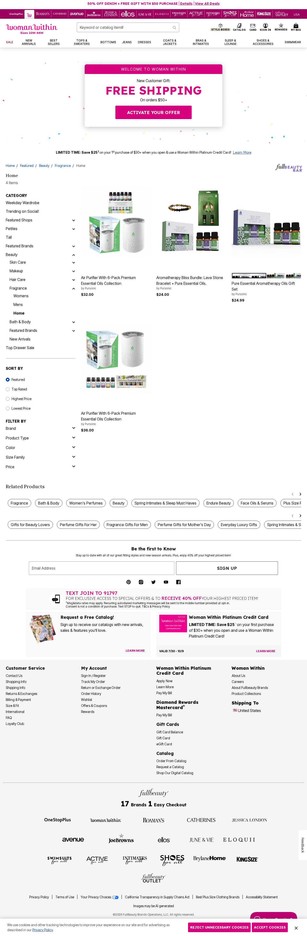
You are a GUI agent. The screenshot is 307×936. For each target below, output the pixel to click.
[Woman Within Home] (32, 29)
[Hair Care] (73, 279)
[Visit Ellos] (164, 839)
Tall (9, 237)
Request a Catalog (170, 767)
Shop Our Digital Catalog (174, 773)
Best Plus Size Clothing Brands (218, 897)
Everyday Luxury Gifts (239, 524)
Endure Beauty (219, 503)
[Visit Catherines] (201, 819)
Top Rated (19, 389)
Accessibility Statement (262, 897)
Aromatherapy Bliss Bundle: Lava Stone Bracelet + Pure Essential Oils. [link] (189, 282)
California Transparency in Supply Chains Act (157, 897)
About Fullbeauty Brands (250, 688)
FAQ (9, 718)
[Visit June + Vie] (201, 839)
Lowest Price (21, 408)
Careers (238, 682)
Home (10, 166)
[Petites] (73, 228)
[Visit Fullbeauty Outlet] (153, 878)
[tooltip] (16, 14)
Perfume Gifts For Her (78, 524)
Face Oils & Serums (257, 503)
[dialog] (296, 14)
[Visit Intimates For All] (135, 860)
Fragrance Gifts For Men (127, 524)
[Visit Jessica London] (249, 819)
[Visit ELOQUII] (239, 839)
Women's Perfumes (86, 503)
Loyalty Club (15, 724)
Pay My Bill (164, 693)
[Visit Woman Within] (105, 819)
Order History (91, 694)
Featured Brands (19, 245)
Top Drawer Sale (20, 347)
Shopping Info (16, 682)
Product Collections (246, 694)
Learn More (242, 152)
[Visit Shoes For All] (172, 860)
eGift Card (164, 744)
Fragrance (63, 166)
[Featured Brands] (73, 246)
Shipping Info (15, 688)
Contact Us (14, 676)
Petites (12, 228)
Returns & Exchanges (21, 694)
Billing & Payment (18, 700)
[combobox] (128, 27)
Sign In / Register (93, 676)
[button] (265, 27)
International (15, 712)
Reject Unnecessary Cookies (219, 927)
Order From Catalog (171, 761)
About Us (238, 676)
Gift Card (163, 738)
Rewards (87, 712)
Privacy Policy (39, 897)
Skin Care (18, 262)
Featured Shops (19, 220)
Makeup (16, 270)
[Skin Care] (73, 262)
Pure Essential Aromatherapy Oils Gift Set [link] (263, 288)
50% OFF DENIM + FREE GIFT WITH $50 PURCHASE (133, 3)
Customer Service (25, 668)
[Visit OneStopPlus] (57, 819)
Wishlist (86, 700)
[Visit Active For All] (97, 860)
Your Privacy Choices (96, 897)
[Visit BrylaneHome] (210, 860)
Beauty (44, 166)
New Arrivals (20, 339)
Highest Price (21, 399)
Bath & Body (20, 321)
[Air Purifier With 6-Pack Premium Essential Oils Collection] (116, 222)
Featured (27, 166)
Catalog (165, 753)
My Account (94, 668)
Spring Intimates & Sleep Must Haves (165, 503)
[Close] (296, 927)
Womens (21, 295)
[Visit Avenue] (73, 839)
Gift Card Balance (169, 732)
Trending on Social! (22, 211)
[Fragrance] (73, 288)
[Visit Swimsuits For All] (59, 860)
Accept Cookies (270, 927)
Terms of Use (64, 897)
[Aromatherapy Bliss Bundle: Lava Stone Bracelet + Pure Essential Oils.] (191, 222)
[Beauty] (73, 254)
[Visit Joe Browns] (121, 839)
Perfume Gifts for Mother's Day (184, 524)
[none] (116, 222)
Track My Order (93, 682)
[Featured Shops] (73, 220)
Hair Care (17, 279)
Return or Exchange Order (101, 688)
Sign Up (227, 568)
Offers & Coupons (94, 706)
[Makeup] (73, 271)
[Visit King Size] (247, 860)
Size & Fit (12, 706)
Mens (18, 304)
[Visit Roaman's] (153, 819)
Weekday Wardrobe (22, 202)
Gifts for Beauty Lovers (30, 524)
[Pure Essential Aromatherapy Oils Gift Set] (266, 222)
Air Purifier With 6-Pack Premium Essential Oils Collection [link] (108, 282)
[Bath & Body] (73, 322)
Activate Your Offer (153, 112)
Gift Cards (167, 724)
